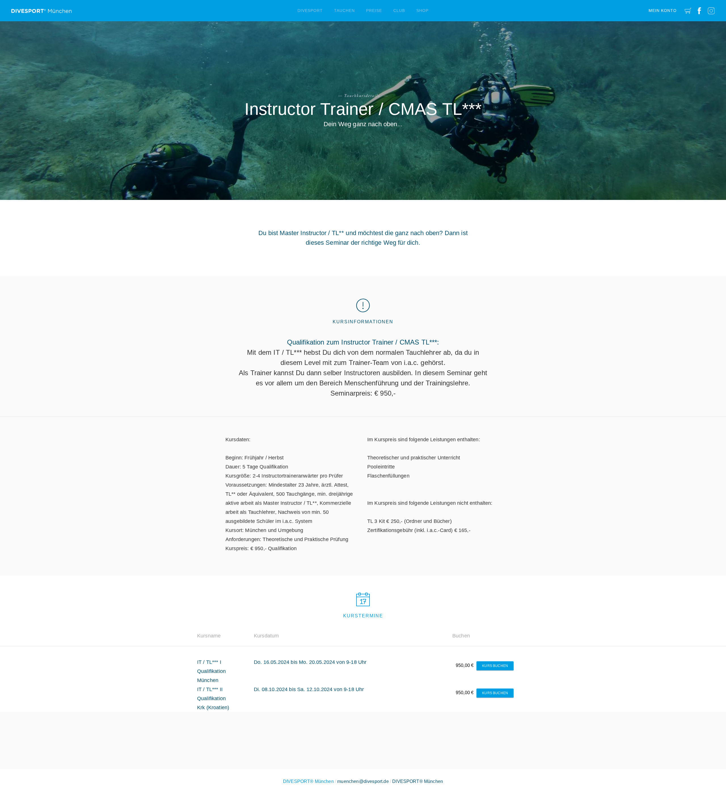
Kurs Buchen (495, 666)
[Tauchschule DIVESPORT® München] (41, 9)
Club (399, 10)
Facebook (699, 10)
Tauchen (344, 10)
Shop (422, 10)
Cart (688, 10)
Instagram (711, 10)
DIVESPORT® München (417, 781)
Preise (374, 10)
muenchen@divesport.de (363, 781)
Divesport (310, 10)
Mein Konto (663, 10)
